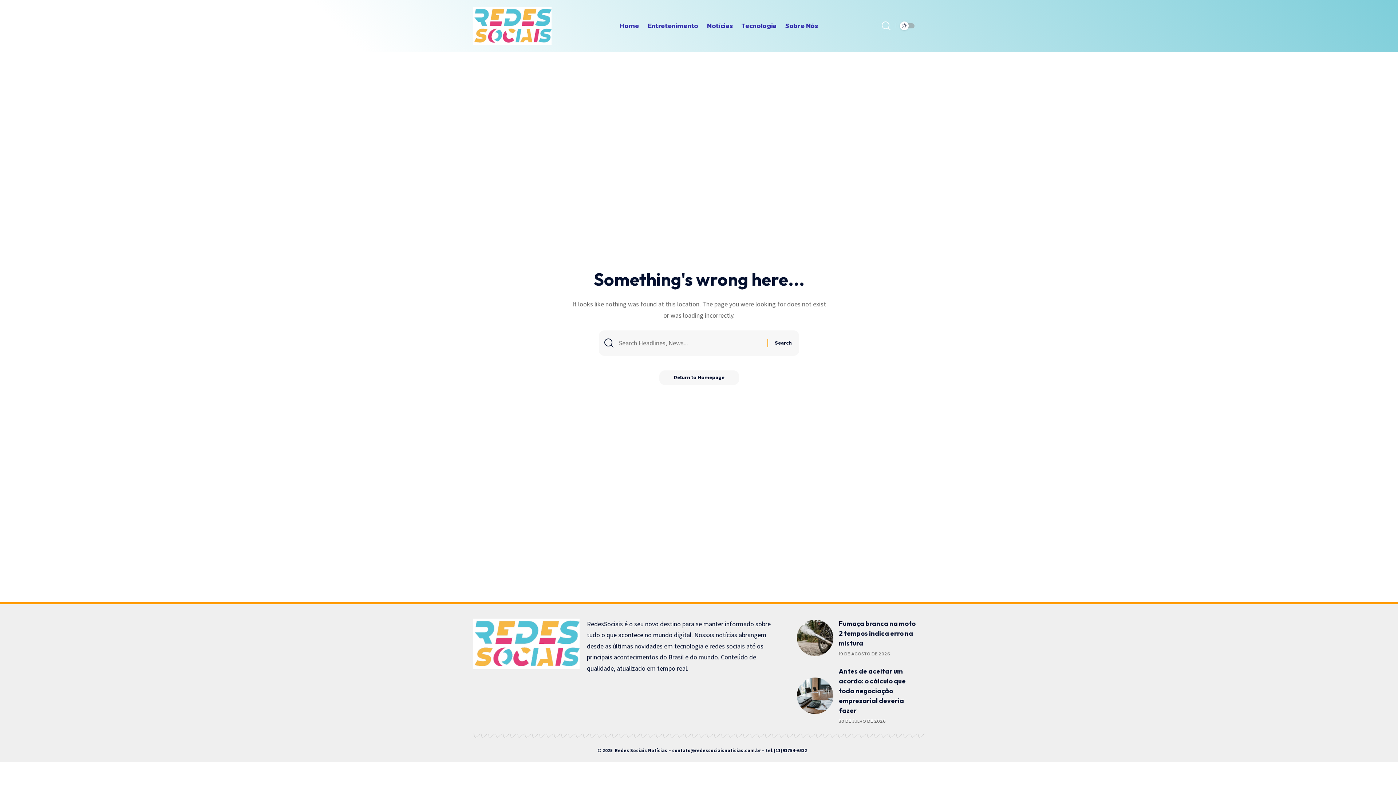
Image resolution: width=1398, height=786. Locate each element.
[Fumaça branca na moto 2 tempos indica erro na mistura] (815, 638)
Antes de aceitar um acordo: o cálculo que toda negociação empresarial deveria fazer (872, 691)
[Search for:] (690, 343)
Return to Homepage (699, 377)
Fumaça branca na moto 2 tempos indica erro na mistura (877, 633)
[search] (886, 25)
